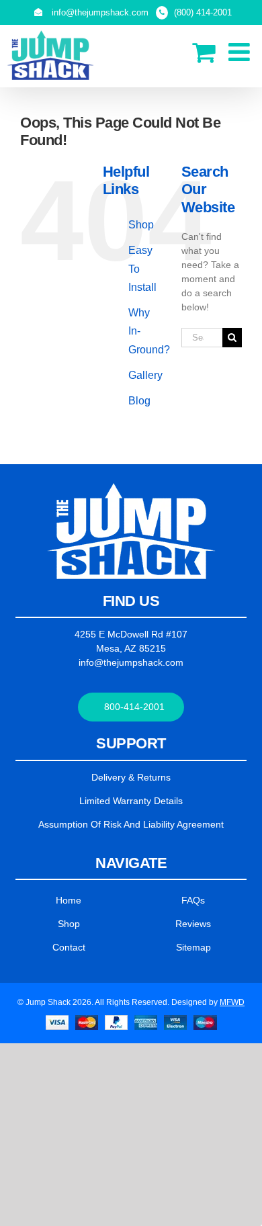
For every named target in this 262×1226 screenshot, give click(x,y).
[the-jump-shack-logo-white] (131, 487)
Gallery (145, 375)
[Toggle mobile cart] (203, 52)
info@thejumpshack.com (131, 662)
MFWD (232, 1002)
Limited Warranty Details (131, 800)
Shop (141, 224)
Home (68, 900)
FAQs (193, 900)
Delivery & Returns (131, 777)
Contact (68, 947)
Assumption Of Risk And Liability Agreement (131, 824)
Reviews (193, 923)
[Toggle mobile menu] (240, 52)
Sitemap (193, 947)
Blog (139, 400)
